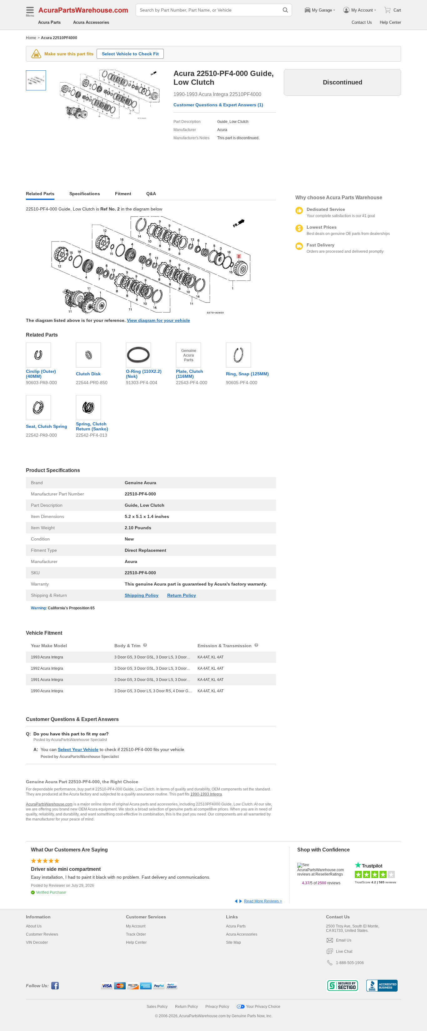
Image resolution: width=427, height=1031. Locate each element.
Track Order (136, 934)
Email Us (343, 940)
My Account (135, 926)
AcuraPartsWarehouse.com (49, 804)
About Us (34, 926)
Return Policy (181, 595)
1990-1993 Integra (206, 794)
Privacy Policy (217, 1006)
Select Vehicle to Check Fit (130, 53)
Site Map (233, 942)
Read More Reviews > (263, 901)
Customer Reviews (42, 934)
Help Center (390, 22)
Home (31, 38)
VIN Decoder (37, 942)
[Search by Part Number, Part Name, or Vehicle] (285, 10)
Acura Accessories (91, 22)
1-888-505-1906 (350, 963)
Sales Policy (157, 1006)
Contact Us (362, 22)
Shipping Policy (141, 595)
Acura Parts (49, 22)
